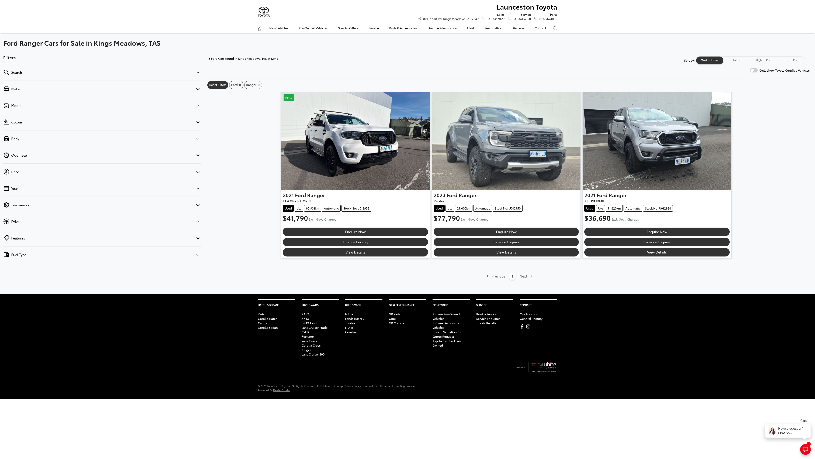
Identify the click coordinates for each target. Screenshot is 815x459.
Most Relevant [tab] (710, 60)
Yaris (261, 314)
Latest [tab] (737, 60)
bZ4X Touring (311, 323)
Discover (518, 28)
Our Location (529, 314)
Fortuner (308, 336)
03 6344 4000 (522, 19)
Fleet (470, 28)
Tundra (350, 323)
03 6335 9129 (495, 19)
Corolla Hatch (267, 318)
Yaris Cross (309, 341)
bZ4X (305, 318)
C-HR (305, 332)
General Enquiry (531, 318)
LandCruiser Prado (315, 327)
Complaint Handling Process (397, 386)
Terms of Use (370, 386)
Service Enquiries (488, 318)
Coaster (350, 332)
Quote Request (443, 336)
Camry (262, 323)
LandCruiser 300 (313, 354)
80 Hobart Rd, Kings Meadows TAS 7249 (451, 19)
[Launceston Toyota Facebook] (523, 326)
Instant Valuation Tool (448, 332)
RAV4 (305, 314)
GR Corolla (396, 323)
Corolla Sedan (268, 327)
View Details (355, 252)
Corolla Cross (311, 345)
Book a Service (486, 314)
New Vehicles (278, 28)
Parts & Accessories (403, 28)
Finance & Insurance (442, 28)
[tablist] (750, 60)
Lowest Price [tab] (791, 60)
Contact (540, 28)
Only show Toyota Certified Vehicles (784, 70)
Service (374, 28)
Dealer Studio (281, 390)
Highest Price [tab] (764, 60)
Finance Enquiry (355, 241)
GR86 (392, 318)
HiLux (349, 314)
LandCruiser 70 (355, 318)
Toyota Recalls (486, 323)
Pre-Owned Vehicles (313, 28)
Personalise (493, 28)
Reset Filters (217, 84)
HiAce (349, 327)
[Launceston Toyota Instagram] (529, 326)
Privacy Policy (352, 386)
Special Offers (348, 28)
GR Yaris (394, 314)
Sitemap (338, 386)
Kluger (306, 350)
